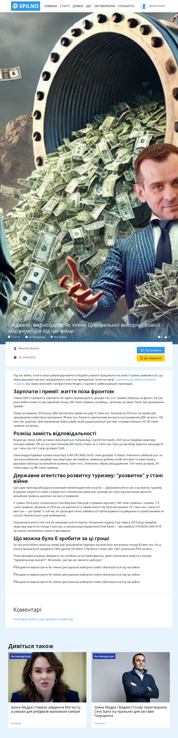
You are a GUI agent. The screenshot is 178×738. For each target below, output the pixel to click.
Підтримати (153, 350)
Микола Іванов (28, 348)
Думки (78, 6)
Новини (50, 6)
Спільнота (126, 6)
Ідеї (88, 6)
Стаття (15, 337)
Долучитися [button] (156, 6)
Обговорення (104, 6)
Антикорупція (37, 337)
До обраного (153, 358)
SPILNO (28, 6)
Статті (65, 6)
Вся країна (60, 337)
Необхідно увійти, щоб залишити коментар (43, 619)
